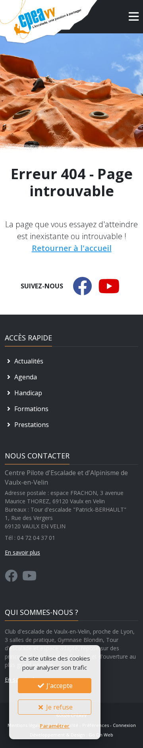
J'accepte (59, 685)
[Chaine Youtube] (29, 578)
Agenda (25, 377)
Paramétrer (55, 725)
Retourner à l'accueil (72, 248)
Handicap (27, 392)
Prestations (31, 424)
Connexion (124, 725)
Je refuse (58, 707)
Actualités (28, 361)
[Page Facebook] (11, 578)
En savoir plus (22, 552)
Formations (30, 408)
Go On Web (101, 735)
